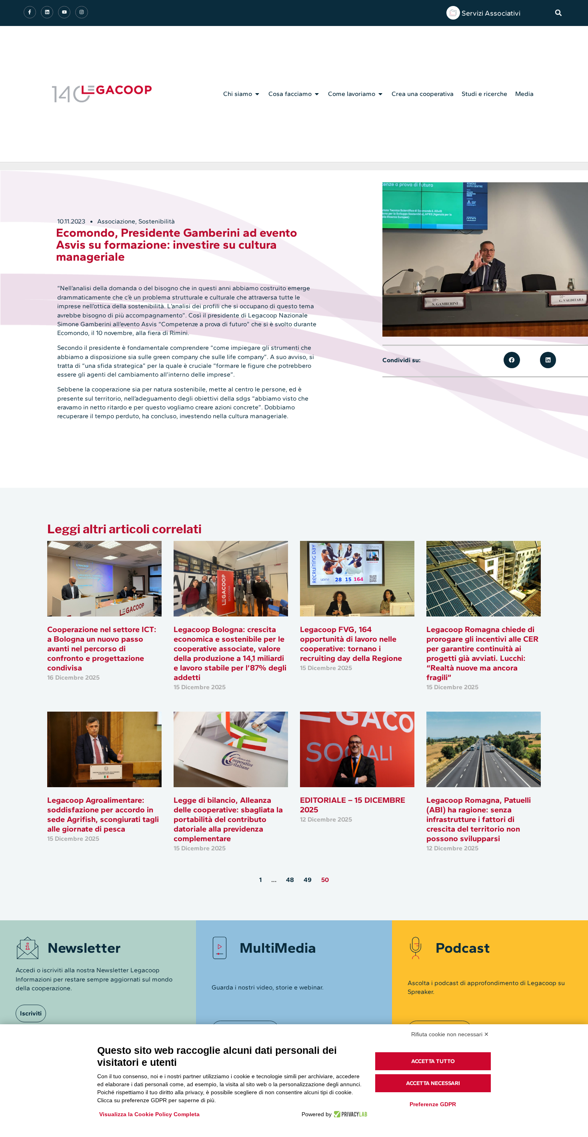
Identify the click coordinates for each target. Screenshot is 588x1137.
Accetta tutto (433, 1061)
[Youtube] (64, 12)
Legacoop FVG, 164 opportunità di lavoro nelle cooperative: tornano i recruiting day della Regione (351, 643)
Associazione (116, 221)
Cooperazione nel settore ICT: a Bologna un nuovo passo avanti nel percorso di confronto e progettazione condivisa (101, 648)
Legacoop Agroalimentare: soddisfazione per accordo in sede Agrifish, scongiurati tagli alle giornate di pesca (103, 814)
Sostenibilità (156, 221)
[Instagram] (81, 12)
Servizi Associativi (491, 13)
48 (290, 880)
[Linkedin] (47, 12)
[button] (558, 13)
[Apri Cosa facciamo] (317, 94)
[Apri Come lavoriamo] (380, 94)
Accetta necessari (433, 1083)
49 (308, 880)
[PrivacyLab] (349, 1114)
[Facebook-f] (30, 12)
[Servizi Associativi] (453, 13)
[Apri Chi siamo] (257, 94)
